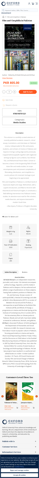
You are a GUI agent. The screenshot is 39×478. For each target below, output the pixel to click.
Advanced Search (6, 13)
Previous (2, 396)
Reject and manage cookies (19, 470)
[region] (19, 466)
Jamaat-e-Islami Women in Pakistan (27, 403)
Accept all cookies (19, 475)
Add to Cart (27, 92)
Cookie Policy (19, 467)
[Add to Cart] (17, 408)
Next (36, 396)
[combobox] (21, 10)
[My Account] (29, 3)
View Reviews (7, 78)
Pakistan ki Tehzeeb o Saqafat (11, 403)
